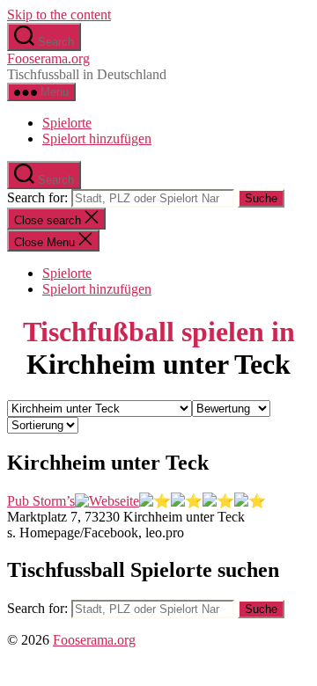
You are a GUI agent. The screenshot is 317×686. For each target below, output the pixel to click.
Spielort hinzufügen (96, 138)
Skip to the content (59, 14)
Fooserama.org (48, 58)
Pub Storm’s (41, 500)
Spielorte (67, 122)
